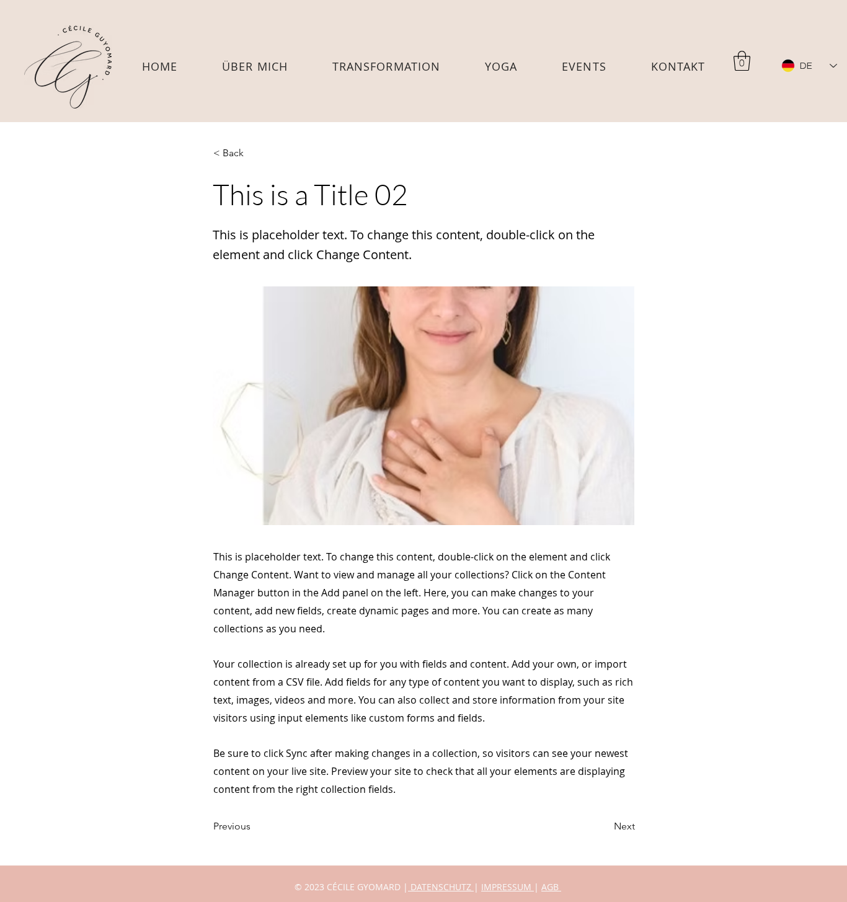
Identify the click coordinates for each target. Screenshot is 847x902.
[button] (501, 66)
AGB (551, 887)
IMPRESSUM (507, 887)
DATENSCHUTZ (441, 887)
